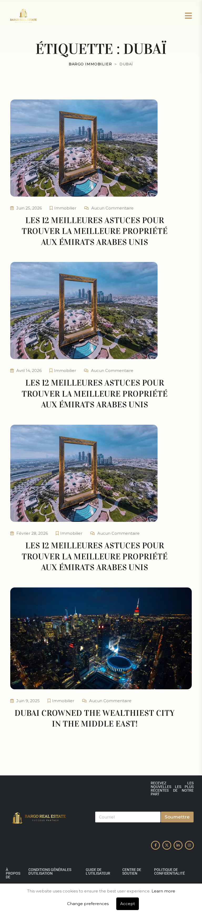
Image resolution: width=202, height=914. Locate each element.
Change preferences (88, 903)
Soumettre (177, 817)
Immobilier (65, 208)
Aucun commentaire (112, 208)
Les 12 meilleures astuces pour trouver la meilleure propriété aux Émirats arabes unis (95, 231)
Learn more (163, 891)
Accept (127, 903)
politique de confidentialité (169, 871)
